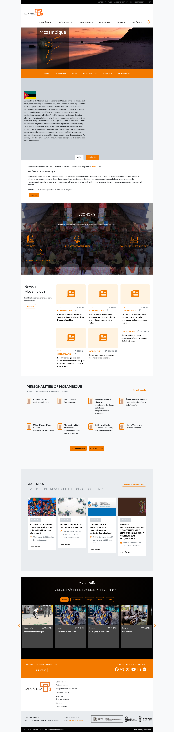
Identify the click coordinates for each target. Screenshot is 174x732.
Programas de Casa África (66, 688)
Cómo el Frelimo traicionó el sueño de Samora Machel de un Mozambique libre (70, 317)
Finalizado (35, 520)
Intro (47, 73)
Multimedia (101, 2)
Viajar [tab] (79, 157)
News (74, 73)
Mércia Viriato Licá (134, 425)
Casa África (45, 22)
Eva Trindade (70, 399)
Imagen (90, 599)
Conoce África (85, 22)
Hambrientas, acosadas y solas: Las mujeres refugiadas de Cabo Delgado (134, 338)
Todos (64, 599)
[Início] (34, 12)
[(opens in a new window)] (117, 669)
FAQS (110, 2)
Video (100, 599)
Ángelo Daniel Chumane (136, 399)
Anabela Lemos (40, 399)
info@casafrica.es (76, 720)
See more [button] (30, 306)
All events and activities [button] (134, 484)
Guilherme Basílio (102, 425)
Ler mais (34, 195)
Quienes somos (62, 685)
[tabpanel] (42, 524)
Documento (77, 599)
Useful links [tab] (92, 157)
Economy (61, 73)
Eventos (107, 73)
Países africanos (62, 692)
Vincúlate (136, 22)
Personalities (90, 73)
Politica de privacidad (142, 729)
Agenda (121, 22)
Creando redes (61, 706)
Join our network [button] (78, 448)
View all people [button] (139, 390)
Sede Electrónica (137, 2)
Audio (109, 599)
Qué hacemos (65, 22)
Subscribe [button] (41, 670)
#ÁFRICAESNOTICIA (121, 2)
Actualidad (105, 22)
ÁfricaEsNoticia (62, 699)
